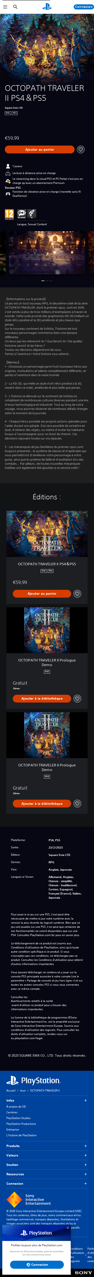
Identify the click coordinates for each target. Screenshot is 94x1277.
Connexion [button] (14, 1183)
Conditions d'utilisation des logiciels (77, 1255)
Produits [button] (13, 1146)
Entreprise (12, 1129)
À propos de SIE (16, 1106)
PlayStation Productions (21, 1124)
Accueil (11, 1090)
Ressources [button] (15, 1174)
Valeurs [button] (12, 1155)
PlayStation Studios (18, 1118)
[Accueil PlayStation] (47, 7)
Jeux (23, 1090)
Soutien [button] (12, 1165)
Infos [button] (10, 1100)
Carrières (12, 1112)
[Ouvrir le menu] (5, 7)
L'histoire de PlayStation (21, 1135)
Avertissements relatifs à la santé (32, 1001)
